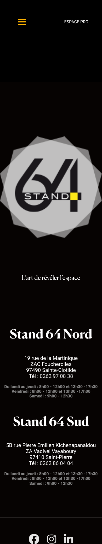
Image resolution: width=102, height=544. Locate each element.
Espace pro (76, 21)
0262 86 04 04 (56, 463)
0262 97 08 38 (56, 376)
